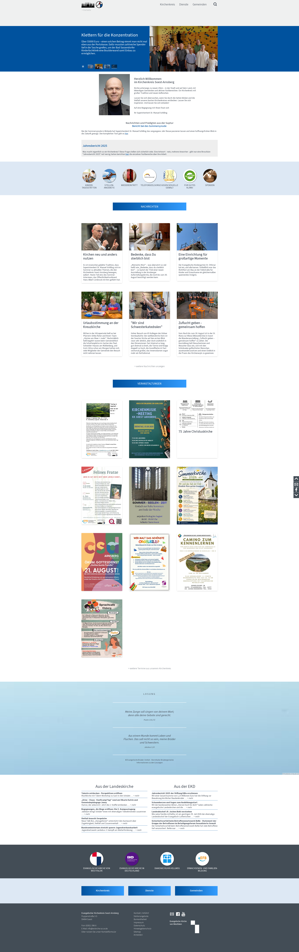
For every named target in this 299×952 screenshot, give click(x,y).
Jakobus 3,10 (149, 747)
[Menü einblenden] (215, 4)
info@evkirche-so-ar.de (98, 928)
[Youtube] (183, 914)
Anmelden (138, 934)
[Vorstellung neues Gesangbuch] (149, 429)
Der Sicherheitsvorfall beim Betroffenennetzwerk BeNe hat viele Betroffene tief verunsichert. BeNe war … (184, 824)
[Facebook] (178, 914)
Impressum (139, 922)
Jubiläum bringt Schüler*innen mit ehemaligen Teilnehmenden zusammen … (113, 811)
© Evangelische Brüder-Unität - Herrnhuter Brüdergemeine (149, 760)
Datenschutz (139, 925)
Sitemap (137, 931)
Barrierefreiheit (140, 919)
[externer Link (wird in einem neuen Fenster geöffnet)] (101, 429)
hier (127, 154)
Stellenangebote (141, 916)
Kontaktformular (108, 931)
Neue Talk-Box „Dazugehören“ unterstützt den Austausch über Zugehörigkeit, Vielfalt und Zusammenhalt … (108, 821)
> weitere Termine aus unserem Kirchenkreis (149, 668)
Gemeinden (200, 4)
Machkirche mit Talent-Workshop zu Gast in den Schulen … (110, 794)
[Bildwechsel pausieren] (83, 66)
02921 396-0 (91, 925)
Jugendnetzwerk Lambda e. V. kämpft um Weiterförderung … (111, 828)
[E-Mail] (172, 914)
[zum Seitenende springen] (296, 495)
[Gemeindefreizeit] (197, 562)
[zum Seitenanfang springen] (296, 479)
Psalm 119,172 (149, 720)
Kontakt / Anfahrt (141, 913)
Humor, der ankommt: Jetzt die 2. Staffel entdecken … (109, 802)
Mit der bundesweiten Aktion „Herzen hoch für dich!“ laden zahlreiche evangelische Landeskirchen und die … (182, 805)
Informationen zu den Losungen (150, 762)
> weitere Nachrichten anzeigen (149, 366)
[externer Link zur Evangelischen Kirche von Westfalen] (184, 927)
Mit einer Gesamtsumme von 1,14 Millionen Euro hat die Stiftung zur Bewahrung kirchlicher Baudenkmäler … (181, 796)
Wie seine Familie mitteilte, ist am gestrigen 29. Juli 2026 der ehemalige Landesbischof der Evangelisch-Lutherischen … (183, 814)
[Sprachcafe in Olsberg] (101, 628)
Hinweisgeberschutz (142, 928)
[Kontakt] (296, 484)
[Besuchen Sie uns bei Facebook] (296, 490)
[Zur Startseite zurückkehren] (92, 4)
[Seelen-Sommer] (149, 496)
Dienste (183, 4)
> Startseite (86, 10)
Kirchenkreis (167, 4)
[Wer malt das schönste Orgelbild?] (149, 562)
